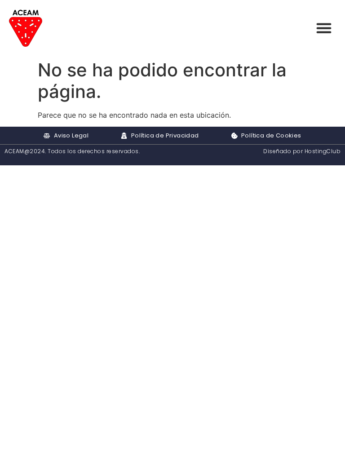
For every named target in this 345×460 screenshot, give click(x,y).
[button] (324, 28)
